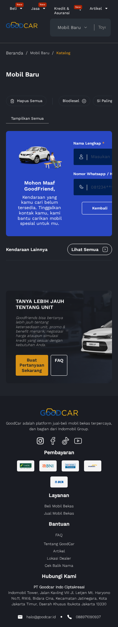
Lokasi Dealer (59, 558)
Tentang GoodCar (59, 544)
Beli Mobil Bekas (59, 506)
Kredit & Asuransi (62, 10)
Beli (13, 8)
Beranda (14, 52)
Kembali (99, 208)
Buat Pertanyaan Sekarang (32, 365)
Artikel (96, 8)
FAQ (59, 360)
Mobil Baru (39, 53)
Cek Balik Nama (59, 565)
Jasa (35, 8)
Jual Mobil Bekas (59, 513)
